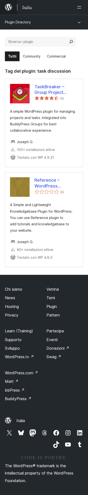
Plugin (51, 306)
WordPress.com (21, 372)
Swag (53, 356)
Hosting (12, 306)
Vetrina (52, 289)
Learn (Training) (19, 330)
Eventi (52, 339)
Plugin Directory (18, 22)
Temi (50, 297)
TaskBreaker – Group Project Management (49, 89)
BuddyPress (18, 398)
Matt (12, 381)
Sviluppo (12, 348)
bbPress (15, 390)
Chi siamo (13, 289)
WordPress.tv (19, 356)
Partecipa (55, 330)
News (10, 297)
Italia (20, 420)
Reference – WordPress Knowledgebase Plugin (51, 183)
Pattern (53, 315)
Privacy (11, 315)
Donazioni (57, 348)
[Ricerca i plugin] (71, 42)
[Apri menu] (80, 7)
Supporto (13, 339)
